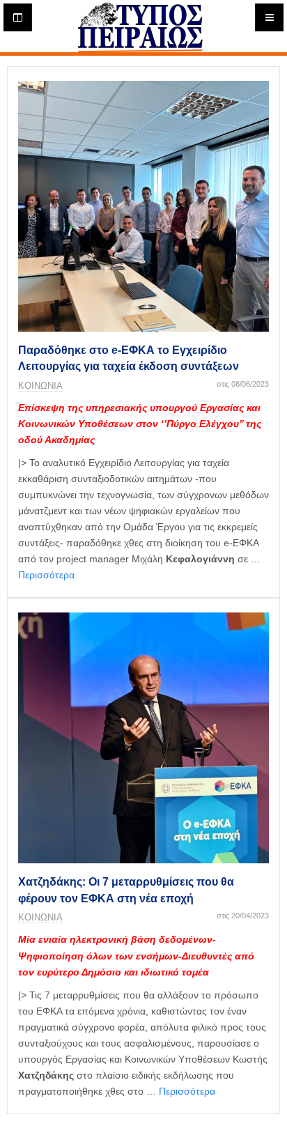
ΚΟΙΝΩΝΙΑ (40, 385)
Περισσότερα (46, 574)
